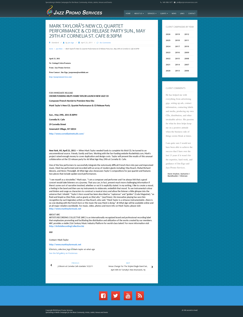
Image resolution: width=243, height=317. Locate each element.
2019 (177, 34)
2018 (177, 40)
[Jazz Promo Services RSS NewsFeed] (140, 297)
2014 (177, 64)
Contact (191, 13)
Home (128, 13)
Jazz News (59, 49)
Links (182, 13)
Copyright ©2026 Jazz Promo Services (59, 310)
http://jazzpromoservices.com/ (60, 77)
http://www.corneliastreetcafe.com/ (66, 134)
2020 (168, 70)
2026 (168, 34)
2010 (186, 46)
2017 (177, 46)
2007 (186, 64)
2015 (177, 58)
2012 (186, 34)
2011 (186, 40)
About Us (138, 13)
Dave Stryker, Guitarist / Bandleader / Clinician (179, 175)
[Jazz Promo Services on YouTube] (128, 297)
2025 (168, 40)
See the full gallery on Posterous (63, 253)
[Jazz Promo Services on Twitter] (115, 297)
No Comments (105, 42)
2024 (168, 46)
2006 (186, 70)
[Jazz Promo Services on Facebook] (103, 297)
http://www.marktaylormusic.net (65, 209)
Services (151, 13)
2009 (186, 52)
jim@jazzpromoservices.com (187, 2)
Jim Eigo (71, 42)
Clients (163, 13)
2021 (168, 64)
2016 (177, 52)
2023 (168, 52)
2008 (186, 58)
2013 (177, 70)
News (174, 13)
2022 (168, 58)
